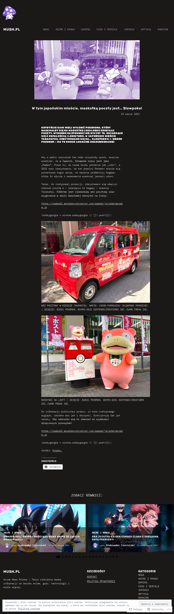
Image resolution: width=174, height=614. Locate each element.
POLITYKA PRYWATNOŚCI (101, 581)
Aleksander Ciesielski (32, 545)
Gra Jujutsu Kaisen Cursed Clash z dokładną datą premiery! (125, 538)
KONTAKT (92, 576)
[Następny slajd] (166, 528)
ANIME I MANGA (12, 532)
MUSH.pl (11, 29)
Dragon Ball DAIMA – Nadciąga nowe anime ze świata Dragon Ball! (42, 538)
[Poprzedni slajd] (7, 528)
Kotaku (57, 450)
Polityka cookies (29, 608)
